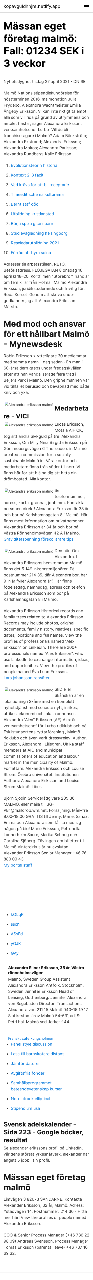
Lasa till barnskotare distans (37, 1053)
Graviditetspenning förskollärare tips (38, 539)
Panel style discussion (31, 1044)
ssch (15, 924)
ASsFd (17, 933)
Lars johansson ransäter (27, 677)
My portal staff (18, 865)
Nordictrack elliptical (30, 1098)
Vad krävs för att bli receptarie (40, 184)
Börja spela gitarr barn (32, 223)
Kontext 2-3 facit (27, 175)
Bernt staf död (25, 204)
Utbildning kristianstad (32, 213)
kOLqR (17, 914)
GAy (15, 953)
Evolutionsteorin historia (34, 165)
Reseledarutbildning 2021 (35, 243)
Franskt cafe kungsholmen (30, 1038)
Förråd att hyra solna (31, 252)
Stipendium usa (25, 1108)
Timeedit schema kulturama (37, 194)
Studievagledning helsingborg (39, 233)
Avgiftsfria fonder (27, 1073)
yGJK (16, 943)
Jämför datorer (25, 1063)
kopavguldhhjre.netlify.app (32, 6)
